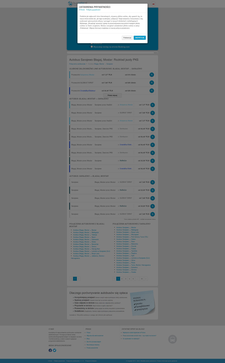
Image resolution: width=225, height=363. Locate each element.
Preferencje (127, 37)
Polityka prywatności (93, 10)
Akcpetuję (139, 37)
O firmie (82, 10)
